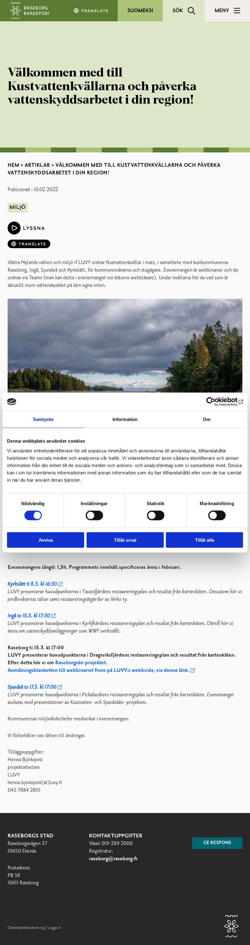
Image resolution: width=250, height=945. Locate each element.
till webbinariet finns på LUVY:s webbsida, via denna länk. (98, 670)
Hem (14, 165)
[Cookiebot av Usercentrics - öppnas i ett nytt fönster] (216, 401)
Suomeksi (140, 11)
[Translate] (91, 10)
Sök (178, 11)
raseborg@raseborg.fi (113, 859)
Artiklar (37, 165)
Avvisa (46, 539)
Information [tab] (125, 419)
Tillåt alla (204, 539)
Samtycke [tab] (43, 419)
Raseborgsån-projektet (80, 663)
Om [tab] (206, 419)
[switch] (94, 515)
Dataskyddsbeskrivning (26, 927)
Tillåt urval (125, 539)
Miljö (17, 207)
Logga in (54, 927)
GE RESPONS (217, 843)
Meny (222, 11)
